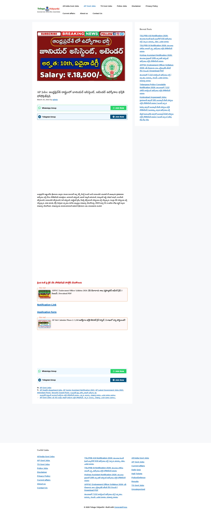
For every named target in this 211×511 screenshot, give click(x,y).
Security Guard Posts (60, 392)
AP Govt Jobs (90, 6)
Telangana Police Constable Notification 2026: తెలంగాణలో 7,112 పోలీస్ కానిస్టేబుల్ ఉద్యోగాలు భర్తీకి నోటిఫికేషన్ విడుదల (155, 89)
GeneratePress (120, 507)
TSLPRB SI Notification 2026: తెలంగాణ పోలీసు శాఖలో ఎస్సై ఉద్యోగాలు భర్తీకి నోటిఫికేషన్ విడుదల (156, 48)
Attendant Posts (44, 392)
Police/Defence (138, 477)
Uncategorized (138, 489)
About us (84, 13)
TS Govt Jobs (106, 6)
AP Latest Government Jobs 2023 (109, 390)
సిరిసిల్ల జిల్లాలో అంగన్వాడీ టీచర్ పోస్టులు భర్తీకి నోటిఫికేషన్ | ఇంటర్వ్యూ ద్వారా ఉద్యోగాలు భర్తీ (155, 108)
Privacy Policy (152, 6)
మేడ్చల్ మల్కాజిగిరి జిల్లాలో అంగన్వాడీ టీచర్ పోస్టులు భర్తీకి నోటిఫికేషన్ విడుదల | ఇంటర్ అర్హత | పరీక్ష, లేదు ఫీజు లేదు (157, 116)
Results (135, 481)
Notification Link (46, 304)
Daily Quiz (136, 470)
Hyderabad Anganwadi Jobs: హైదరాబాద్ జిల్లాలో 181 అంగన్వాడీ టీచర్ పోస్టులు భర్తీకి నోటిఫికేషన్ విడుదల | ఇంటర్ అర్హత (156, 100)
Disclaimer (136, 6)
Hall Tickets (137, 473)
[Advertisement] (82, 139)
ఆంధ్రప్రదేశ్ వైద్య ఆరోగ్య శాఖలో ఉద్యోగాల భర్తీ (83, 392)
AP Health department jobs (51, 390)
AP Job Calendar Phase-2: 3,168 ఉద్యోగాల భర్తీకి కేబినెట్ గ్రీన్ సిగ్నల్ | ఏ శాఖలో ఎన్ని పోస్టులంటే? (89, 320)
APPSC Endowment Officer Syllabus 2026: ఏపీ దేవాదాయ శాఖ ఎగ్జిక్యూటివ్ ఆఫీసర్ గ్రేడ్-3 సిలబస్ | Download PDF (156, 68)
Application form (47, 312)
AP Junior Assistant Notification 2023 (78, 390)
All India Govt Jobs (71, 6)
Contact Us (97, 13)
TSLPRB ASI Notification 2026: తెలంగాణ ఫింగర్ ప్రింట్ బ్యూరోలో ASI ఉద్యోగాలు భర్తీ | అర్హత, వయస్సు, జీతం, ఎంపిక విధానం (156, 38)
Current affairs (69, 13)
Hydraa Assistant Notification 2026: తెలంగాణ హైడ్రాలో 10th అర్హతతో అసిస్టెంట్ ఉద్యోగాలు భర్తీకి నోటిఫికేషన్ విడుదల (156, 58)
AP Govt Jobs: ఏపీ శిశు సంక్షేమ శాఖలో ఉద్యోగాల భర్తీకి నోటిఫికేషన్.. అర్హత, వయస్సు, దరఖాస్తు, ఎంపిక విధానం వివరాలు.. (78, 397)
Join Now (119, 108)
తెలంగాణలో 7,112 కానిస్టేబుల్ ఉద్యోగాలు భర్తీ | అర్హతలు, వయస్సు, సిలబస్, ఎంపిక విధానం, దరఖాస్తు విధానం (155, 77)
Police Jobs (122, 6)
